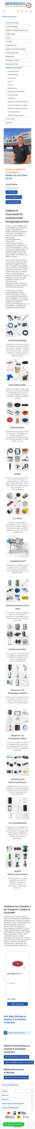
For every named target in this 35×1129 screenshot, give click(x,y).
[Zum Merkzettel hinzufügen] (24, 968)
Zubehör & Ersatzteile (14, 68)
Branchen (5, 1099)
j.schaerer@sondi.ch (14, 197)
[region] (17, 979)
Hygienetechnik (11, 45)
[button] (13, 1124)
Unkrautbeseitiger (12, 26)
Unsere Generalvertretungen (13, 1103)
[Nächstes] (30, 979)
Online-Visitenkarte (13, 202)
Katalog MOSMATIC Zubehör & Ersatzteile (19, 1062)
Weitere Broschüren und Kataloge (16, 1077)
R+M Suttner (10, 119)
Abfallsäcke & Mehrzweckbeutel (17, 108)
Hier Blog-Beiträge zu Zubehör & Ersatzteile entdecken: (15, 1019)
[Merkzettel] (22, 11)
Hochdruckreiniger (12, 23)
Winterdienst (10, 56)
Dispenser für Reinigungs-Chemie (17, 101)
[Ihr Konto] (26, 11)
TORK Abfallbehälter (13, 112)
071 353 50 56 (11, 192)
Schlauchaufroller (12, 53)
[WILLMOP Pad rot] (17, 962)
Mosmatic (9, 123)
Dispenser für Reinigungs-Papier (17, 105)
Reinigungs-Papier (12, 64)
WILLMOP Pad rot (14, 974)
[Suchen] (17, 11)
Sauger (8, 38)
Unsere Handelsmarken (10, 1108)
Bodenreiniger (10, 34)
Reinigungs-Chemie (12, 60)
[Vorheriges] (4, 979)
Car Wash (9, 41)
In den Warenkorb (17, 1004)
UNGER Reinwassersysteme (15, 115)
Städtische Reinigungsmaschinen (17, 30)
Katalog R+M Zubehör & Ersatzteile (16, 1057)
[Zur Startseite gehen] (17, 5)
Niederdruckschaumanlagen (16, 49)
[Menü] (4, 11)
